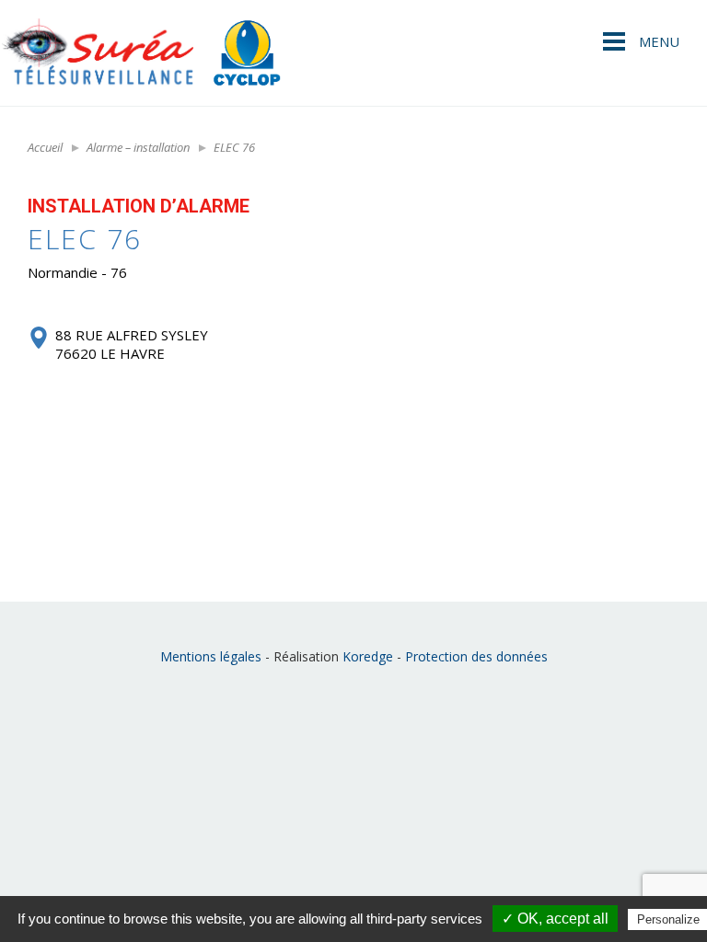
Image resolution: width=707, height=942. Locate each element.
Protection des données (476, 656)
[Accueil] (96, 52)
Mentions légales (210, 656)
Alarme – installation (138, 147)
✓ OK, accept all (555, 918)
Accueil (45, 147)
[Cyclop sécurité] (246, 52)
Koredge (367, 656)
